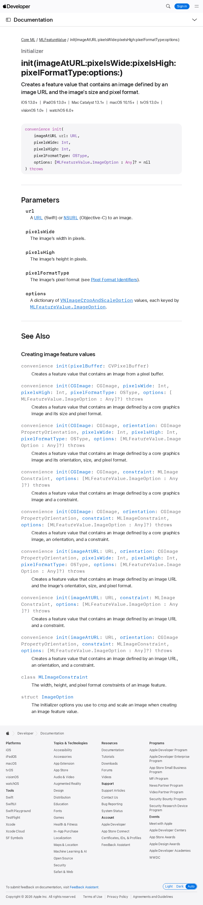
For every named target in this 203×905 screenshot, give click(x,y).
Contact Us (110, 797)
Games (59, 817)
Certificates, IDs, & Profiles (121, 838)
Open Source (63, 858)
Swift (9, 797)
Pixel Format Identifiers (114, 279)
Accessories (63, 757)
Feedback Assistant (116, 845)
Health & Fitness (65, 824)
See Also (35, 336)
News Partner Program (166, 785)
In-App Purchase (66, 831)
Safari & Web (63, 872)
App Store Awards (162, 837)
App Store (61, 770)
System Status (112, 811)
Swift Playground (18, 811)
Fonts (58, 811)
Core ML (28, 40)
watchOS (12, 784)
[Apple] (9, 733)
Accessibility (63, 750)
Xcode (10, 824)
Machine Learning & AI (70, 851)
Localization (62, 838)
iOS (8, 750)
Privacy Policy (117, 897)
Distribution (62, 797)
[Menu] (196, 6)
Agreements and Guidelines (153, 897)
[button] (168, 6)
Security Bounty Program (167, 799)
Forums (107, 770)
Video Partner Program (166, 792)
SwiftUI (11, 804)
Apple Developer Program (168, 750)
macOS (11, 763)
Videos (106, 777)
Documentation (33, 19)
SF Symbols (14, 838)
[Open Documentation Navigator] (8, 20)
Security (60, 865)
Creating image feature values (58, 354)
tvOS (9, 770)
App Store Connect (115, 831)
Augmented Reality (67, 784)
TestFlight (13, 817)
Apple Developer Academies (170, 851)
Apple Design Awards (164, 844)
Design (59, 790)
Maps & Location (66, 845)
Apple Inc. (40, 897)
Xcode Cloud (15, 831)
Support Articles (113, 790)
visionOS (12, 777)
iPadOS (11, 757)
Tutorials (108, 757)
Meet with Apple (160, 824)
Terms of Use (92, 897)
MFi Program (158, 779)
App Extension (64, 763)
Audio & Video (64, 777)
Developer (25, 733)
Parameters (40, 200)
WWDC (154, 857)
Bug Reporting (112, 804)
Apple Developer (114, 824)
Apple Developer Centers (167, 830)
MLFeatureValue (52, 40)
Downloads (110, 763)
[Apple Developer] (16, 6)
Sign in (182, 6)
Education (61, 804)
